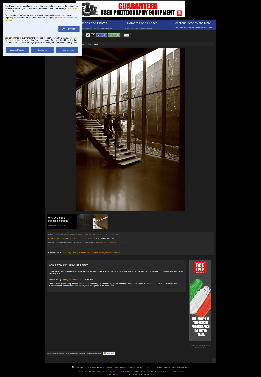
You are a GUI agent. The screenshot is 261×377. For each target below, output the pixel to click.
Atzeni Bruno (84, 253)
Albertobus (66, 253)
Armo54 (74, 253)
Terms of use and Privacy (114, 371)
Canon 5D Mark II (55, 238)
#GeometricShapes (121, 242)
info (204, 347)
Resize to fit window (132, 52)
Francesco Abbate (97, 253)
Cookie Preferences (132, 371)
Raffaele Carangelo (112, 253)
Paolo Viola (94, 234)
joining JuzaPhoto (69, 280)
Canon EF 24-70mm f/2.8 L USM (76, 238)
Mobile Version (82, 371)
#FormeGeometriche (105, 242)
